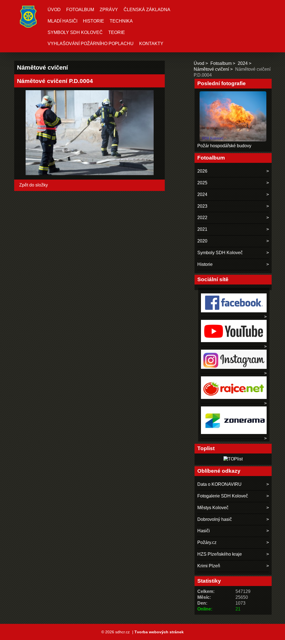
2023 (202, 206)
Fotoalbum (80, 9)
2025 (202, 182)
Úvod (54, 9)
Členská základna (147, 9)
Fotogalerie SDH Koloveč (222, 496)
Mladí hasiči (62, 21)
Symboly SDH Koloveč (75, 32)
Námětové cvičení (211, 69)
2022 (202, 217)
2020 (202, 241)
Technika (121, 21)
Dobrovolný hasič (214, 519)
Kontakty (151, 43)
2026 (202, 171)
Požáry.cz (207, 542)
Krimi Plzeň (208, 565)
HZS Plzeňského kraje (219, 554)
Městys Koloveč (213, 507)
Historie (93, 21)
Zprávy (109, 9)
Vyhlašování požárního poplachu (91, 43)
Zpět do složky (33, 185)
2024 (243, 63)
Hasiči (203, 530)
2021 (202, 229)
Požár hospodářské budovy (224, 145)
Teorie (116, 32)
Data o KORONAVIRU (219, 484)
